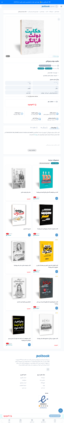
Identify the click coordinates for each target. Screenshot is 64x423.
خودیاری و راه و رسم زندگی (33, 11)
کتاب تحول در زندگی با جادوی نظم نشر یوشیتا (47, 338)
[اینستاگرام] (47, 369)
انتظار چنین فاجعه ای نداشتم (24, 302)
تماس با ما (42, 380)
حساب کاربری (23, 377)
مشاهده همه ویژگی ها (33, 96)
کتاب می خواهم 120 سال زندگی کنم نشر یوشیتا (47, 192)
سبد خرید (24, 388)
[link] (56, 11)
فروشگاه (51, 11)
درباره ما (43, 377)
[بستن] (2, 2)
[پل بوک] (42, 356)
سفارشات (24, 380)
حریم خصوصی (23, 385)
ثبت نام (43, 388)
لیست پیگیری (23, 383)
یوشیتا (35, 134)
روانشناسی (42, 11)
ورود (44, 385)
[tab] (54, 127)
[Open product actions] (59, 19)
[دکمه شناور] (60, 410)
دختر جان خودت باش (26, 192)
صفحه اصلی (57, 11)
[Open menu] (61, 6)
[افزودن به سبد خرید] (56, 198)
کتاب (47, 11)
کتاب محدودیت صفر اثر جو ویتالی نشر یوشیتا (47, 229)
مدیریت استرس (27, 229)
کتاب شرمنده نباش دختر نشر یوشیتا (22, 265)
